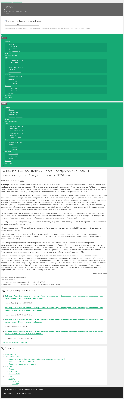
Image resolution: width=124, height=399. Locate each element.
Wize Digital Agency (24, 393)
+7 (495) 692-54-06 (11, 6)
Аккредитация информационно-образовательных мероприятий (37, 359)
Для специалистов (11, 56)
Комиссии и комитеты (16, 67)
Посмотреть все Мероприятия (14, 343)
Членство (8, 53)
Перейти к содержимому (11, 2)
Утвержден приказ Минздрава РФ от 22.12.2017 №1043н (23, 282)
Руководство (13, 49)
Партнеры (8, 97)
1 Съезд (14, 81)
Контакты (8, 95)
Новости (8, 86)
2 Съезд (14, 83)
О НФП (7, 42)
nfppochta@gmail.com (12, 8)
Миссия (11, 44)
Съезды (11, 79)
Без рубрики (10, 354)
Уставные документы (15, 51)
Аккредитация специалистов (21, 361)
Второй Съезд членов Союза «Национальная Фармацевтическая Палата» (30, 284)
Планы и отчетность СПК (17, 65)
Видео (11, 93)
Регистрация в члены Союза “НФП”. (17, 11)
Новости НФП (13, 88)
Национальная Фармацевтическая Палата (22, 25)
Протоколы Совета (15, 72)
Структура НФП (14, 46)
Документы (12, 69)
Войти (7, 13)
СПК (6, 58)
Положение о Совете (16, 60)
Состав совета (13, 62)
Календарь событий (15, 76)
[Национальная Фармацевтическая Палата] (23, 21)
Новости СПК (13, 90)
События (8, 74)
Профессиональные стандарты (22, 364)
